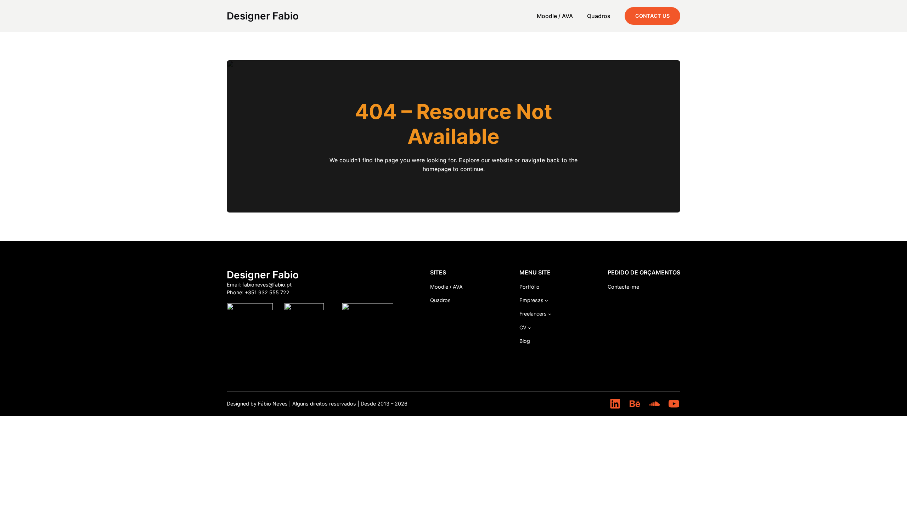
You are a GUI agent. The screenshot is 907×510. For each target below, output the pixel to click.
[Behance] (635, 403)
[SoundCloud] (654, 403)
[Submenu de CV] (529, 327)
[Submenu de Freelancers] (549, 314)
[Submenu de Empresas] (546, 300)
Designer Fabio (263, 16)
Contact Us (652, 16)
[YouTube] (673, 403)
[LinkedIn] (615, 403)
